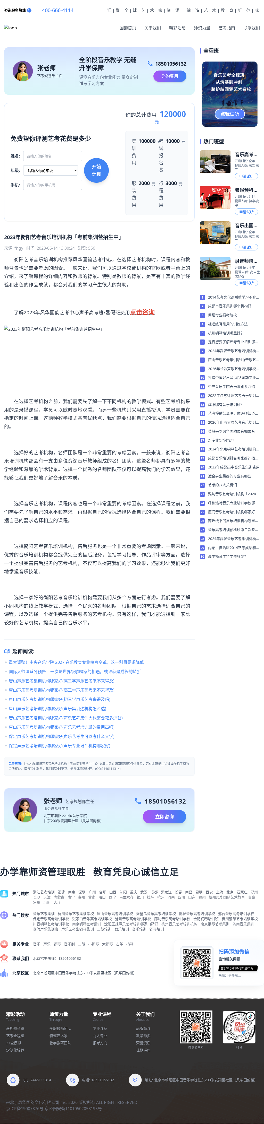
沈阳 (123, 892)
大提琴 (107, 944)
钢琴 (57, 944)
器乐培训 (121, 929)
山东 (191, 897)
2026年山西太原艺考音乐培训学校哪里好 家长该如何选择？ (234, 422)
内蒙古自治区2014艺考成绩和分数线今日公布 (234, 548)
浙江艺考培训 (44, 892)
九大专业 (100, 1035)
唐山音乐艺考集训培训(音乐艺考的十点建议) (234, 360)
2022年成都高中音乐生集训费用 (234, 467)
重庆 (133, 892)
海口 (102, 897)
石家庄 (242, 892)
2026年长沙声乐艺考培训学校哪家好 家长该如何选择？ (234, 369)
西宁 (112, 897)
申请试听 (246, 176)
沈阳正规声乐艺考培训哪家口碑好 (131, 923)
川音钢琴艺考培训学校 (51, 923)
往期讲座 (143, 1050)
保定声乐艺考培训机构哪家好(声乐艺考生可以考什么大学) (61, 736)
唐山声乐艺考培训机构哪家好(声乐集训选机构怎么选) (57, 708)
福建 (61, 892)
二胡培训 (104, 929)
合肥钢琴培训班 (206, 918)
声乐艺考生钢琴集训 (77, 929)
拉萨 (150, 897)
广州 (92, 892)
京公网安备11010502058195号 (73, 1108)
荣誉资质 (143, 1042)
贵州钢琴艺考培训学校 (240, 918)
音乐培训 (139, 929)
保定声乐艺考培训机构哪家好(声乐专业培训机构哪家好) (59, 745)
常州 (36, 902)
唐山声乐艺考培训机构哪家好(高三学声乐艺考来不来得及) (61, 690)
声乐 (47, 944)
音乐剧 (69, 944)
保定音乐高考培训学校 (51, 918)
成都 (154, 892)
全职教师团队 (60, 1028)
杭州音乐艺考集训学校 (76, 913)
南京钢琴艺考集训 (86, 923)
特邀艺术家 (59, 1035)
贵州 (81, 897)
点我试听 (230, 114)
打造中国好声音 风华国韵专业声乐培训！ (234, 378)
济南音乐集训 (243, 923)
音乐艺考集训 (44, 913)
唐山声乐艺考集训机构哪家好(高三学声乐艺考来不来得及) (61, 681)
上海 (219, 892)
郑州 (254, 892)
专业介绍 (100, 1028)
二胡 (81, 944)
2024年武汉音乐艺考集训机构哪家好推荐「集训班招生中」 (234, 539)
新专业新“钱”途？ (222, 440)
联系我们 (251, 28)
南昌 (188, 892)
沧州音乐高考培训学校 (133, 918)
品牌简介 (143, 1028)
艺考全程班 (15, 1035)
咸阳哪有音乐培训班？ (226, 404)
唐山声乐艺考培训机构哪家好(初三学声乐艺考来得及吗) (59, 699)
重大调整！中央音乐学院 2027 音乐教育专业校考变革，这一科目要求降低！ (78, 662)
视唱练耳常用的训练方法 (228, 323)
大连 (57, 902)
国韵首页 (128, 28)
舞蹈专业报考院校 (222, 314)
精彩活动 (177, 28)
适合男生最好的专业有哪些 (229, 476)
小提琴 (93, 944)
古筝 (119, 944)
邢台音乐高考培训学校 (236, 913)
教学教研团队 (60, 1042)
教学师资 (143, 1035)
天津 (47, 897)
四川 (181, 897)
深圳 (82, 892)
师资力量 (202, 28)
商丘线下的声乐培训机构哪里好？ (231, 521)
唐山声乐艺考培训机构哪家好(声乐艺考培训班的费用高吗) (61, 727)
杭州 (160, 897)
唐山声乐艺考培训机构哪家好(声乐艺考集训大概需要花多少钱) (66, 718)
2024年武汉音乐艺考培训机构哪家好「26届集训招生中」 (234, 351)
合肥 (102, 892)
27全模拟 (13, 1042)
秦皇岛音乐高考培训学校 (156, 913)
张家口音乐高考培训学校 (92, 918)
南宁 (71, 897)
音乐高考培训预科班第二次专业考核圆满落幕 (233, 530)
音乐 (36, 944)
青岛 (251, 897)
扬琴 (130, 944)
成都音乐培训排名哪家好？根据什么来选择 (233, 458)
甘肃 (91, 897)
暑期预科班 (15, 1028)
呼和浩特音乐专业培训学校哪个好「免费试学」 (233, 503)
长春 (178, 892)
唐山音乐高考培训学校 (115, 913)
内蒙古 (59, 897)
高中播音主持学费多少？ (228, 556)
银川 (140, 897)
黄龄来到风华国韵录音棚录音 (231, 431)
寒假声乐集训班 (45, 929)
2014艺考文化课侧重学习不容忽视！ (234, 297)
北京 (230, 892)
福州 (202, 897)
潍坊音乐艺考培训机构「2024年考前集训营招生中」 (234, 494)
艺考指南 (227, 28)
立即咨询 (164, 817)
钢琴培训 (157, 929)
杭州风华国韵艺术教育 (227, 897)
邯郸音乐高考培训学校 (197, 913)
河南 (171, 897)
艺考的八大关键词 (222, 484)
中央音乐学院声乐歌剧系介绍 (231, 386)
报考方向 (100, 1042)
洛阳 (47, 902)
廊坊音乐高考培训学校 (172, 918)
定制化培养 (15, 1050)
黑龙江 (166, 892)
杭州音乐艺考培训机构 (179, 923)
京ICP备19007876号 (25, 1108)
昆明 (199, 892)
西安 (209, 892)
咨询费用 (170, 76)
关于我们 (152, 28)
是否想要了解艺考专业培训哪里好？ (233, 342)
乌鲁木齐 (126, 897)
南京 (71, 892)
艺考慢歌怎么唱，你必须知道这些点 (233, 413)
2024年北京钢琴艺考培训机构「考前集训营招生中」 (232, 449)
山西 (113, 892)
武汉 (143, 892)
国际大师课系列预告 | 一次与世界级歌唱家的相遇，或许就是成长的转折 (75, 671)
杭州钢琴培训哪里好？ (226, 332)
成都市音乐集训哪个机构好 (229, 305)
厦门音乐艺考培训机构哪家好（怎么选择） (231, 512)
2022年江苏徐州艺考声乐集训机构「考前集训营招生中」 (234, 396)
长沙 (36, 897)
